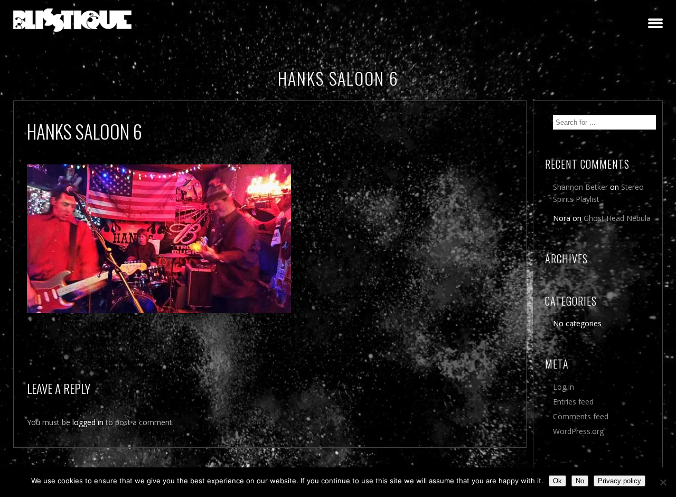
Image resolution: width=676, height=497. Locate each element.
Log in (563, 387)
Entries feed (573, 402)
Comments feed (580, 416)
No (580, 481)
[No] (663, 482)
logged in (88, 422)
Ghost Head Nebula (617, 218)
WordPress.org (578, 431)
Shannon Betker (580, 187)
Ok (557, 481)
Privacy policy (619, 481)
